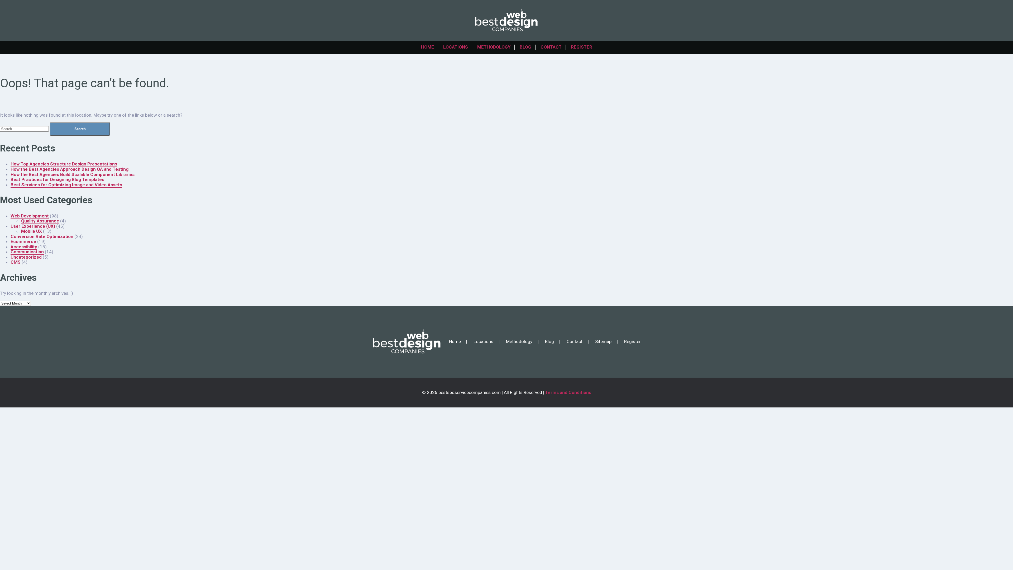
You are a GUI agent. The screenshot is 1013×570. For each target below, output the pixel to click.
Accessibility (24, 246)
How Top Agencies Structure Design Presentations (64, 164)
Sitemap (603, 341)
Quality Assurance (40, 221)
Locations (455, 47)
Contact (551, 47)
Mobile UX (31, 231)
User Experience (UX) (33, 226)
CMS (16, 262)
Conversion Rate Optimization (42, 236)
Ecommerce (23, 241)
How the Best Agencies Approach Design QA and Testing (69, 169)
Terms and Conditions (568, 392)
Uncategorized (26, 257)
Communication (27, 251)
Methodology (493, 47)
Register (581, 47)
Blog (525, 47)
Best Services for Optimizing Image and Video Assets (66, 184)
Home (427, 47)
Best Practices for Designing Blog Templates (57, 179)
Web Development (30, 215)
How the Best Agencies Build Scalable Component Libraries (73, 174)
